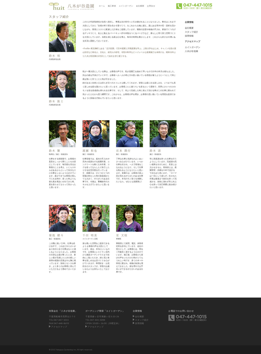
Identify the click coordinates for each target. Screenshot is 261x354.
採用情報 (189, 35)
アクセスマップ (59, 326)
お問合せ (151, 6)
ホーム (102, 6)
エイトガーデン (126, 6)
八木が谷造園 (191, 51)
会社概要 (140, 6)
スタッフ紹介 (191, 31)
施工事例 (112, 6)
